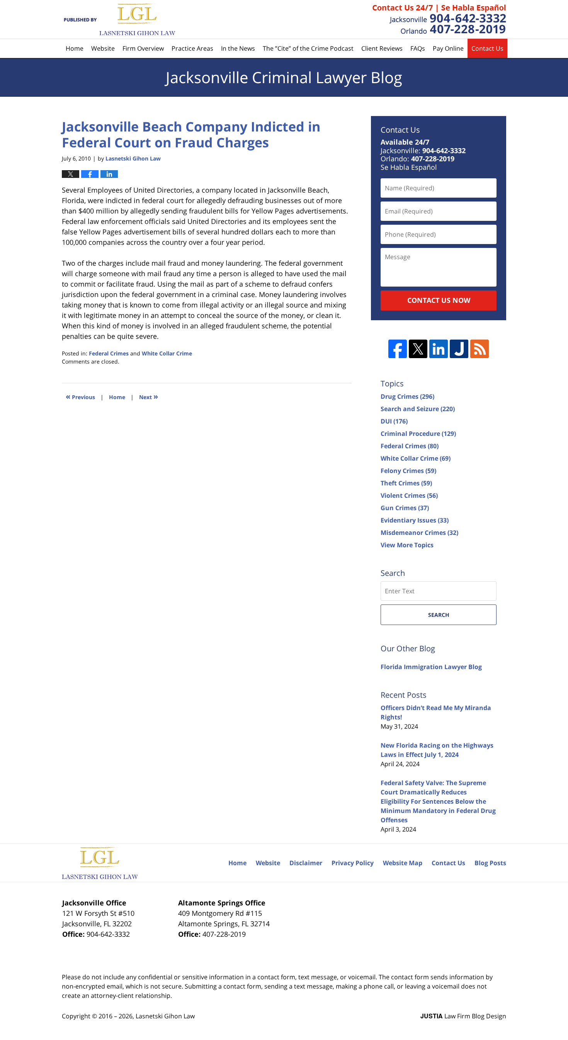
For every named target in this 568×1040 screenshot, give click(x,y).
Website (103, 48)
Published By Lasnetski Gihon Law (439, 19)
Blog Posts (490, 863)
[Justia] (459, 349)
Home (74, 48)
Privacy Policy (353, 863)
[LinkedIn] (438, 349)
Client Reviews (382, 48)
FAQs (417, 48)
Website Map (402, 863)
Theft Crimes (406, 483)
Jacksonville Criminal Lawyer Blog (118, 19)
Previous (80, 396)
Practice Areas (192, 48)
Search (438, 614)
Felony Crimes (408, 470)
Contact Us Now (438, 300)
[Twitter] (418, 349)
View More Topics (407, 545)
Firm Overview (143, 48)
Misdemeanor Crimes (419, 532)
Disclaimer (305, 863)
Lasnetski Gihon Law (165, 1016)
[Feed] (479, 349)
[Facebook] (397, 349)
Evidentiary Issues (415, 520)
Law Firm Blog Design (463, 1016)
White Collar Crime (167, 353)
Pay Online (448, 48)
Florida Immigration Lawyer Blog (431, 667)
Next (148, 396)
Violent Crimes (409, 495)
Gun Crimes (405, 508)
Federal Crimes (109, 353)
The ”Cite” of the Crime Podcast (308, 48)
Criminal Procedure (418, 433)
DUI (394, 421)
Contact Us (487, 48)
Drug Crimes (407, 396)
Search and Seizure (418, 409)
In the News (238, 48)
